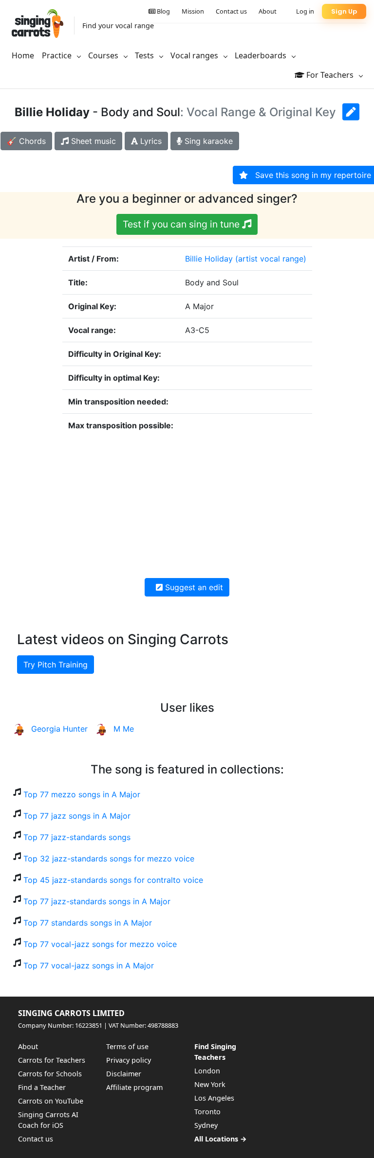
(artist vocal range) (270, 258)
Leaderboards (261, 55)
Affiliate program (134, 1087)
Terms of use (127, 1046)
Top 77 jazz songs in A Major (77, 816)
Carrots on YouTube (50, 1100)
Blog (162, 11)
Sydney (206, 1125)
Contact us (231, 11)
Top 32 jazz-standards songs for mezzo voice (108, 858)
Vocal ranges (195, 55)
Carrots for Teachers (51, 1060)
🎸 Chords (26, 141)
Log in (305, 11)
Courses (104, 55)
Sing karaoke (207, 141)
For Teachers (329, 75)
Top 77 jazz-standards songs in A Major (96, 901)
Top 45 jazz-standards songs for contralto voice (113, 880)
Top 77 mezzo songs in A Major (81, 794)
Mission (193, 11)
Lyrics (150, 141)
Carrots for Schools (50, 1073)
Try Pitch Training (55, 664)
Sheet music (92, 141)
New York (209, 1084)
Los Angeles (214, 1098)
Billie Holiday (209, 258)
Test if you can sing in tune (182, 224)
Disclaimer (123, 1073)
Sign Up (344, 11)
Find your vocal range (118, 25)
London (207, 1070)
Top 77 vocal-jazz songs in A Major (88, 965)
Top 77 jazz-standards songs (77, 837)
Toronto (207, 1111)
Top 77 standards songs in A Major (87, 923)
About (268, 11)
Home (23, 55)
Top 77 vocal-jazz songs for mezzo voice (100, 944)
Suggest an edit (193, 587)
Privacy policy (128, 1060)
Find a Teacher (42, 1087)
